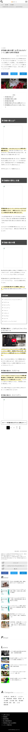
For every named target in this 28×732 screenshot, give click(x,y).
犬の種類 (6, 700)
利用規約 (5, 716)
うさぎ (18, 702)
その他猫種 (3, 47)
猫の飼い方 (13, 696)
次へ (16, 427)
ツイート (14, 73)
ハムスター (20, 696)
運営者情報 (6, 718)
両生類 (19, 698)
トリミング (15, 562)
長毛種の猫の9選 (9, 101)
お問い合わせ (6, 714)
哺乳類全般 (9, 698)
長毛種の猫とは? (9, 97)
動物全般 (6, 704)
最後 (19, 427)
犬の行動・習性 (13, 700)
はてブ (23, 73)
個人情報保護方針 (7, 721)
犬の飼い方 (6, 696)
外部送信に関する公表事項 (9, 723)
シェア (4, 73)
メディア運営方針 (7, 725)
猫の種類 (21, 700)
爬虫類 (15, 698)
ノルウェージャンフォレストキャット (15, 565)
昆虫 (14, 702)
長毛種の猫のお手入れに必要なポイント (15, 103)
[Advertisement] (14, 23)
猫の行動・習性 (7, 702)
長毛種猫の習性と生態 (10, 99)
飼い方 (15, 568)
